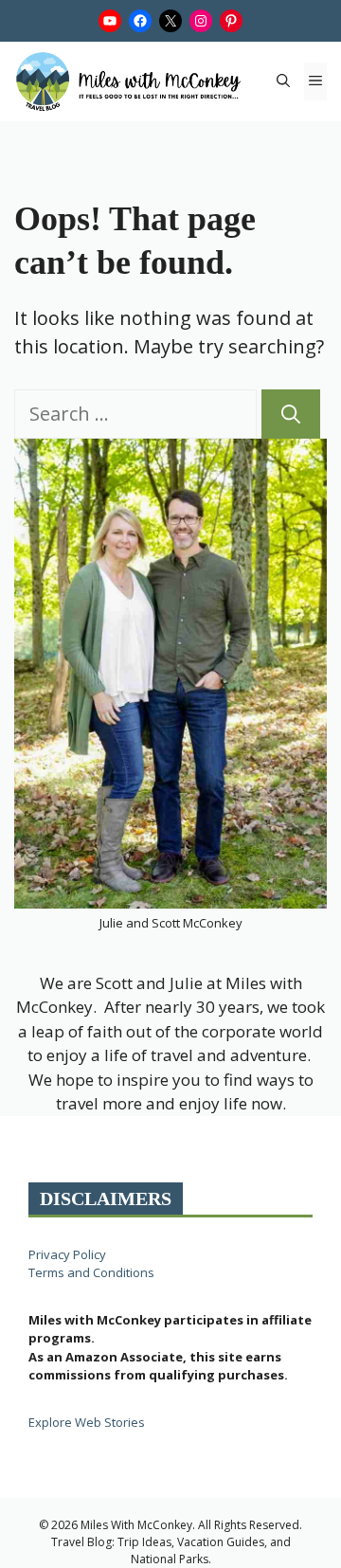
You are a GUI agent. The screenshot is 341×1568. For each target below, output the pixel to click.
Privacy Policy (67, 1254)
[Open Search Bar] (283, 81)
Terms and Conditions (91, 1272)
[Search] (290, 414)
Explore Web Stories (86, 1422)
